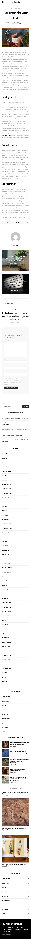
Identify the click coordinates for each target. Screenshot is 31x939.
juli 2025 (4, 462)
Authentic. (15, 2)
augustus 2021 (6, 572)
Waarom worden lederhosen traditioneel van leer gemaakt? (19, 761)
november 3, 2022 (13, 263)
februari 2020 (6, 642)
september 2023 (7, 502)
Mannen (4, 710)
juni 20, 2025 (13, 319)
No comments (17, 22)
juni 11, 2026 (13, 755)
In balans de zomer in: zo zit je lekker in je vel (15, 315)
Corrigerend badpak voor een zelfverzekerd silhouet (15, 418)
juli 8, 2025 (13, 782)
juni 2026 (5, 453)
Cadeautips (5, 701)
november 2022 (7, 528)
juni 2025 (5, 467)
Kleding (4, 705)
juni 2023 (5, 506)
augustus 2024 (6, 471)
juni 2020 (5, 624)
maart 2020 (5, 637)
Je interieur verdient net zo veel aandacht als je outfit (15, 829)
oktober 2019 (6, 659)
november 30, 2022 (13, 286)
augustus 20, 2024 (6, 868)
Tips (19, 8)
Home (3, 927)
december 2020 (7, 602)
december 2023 (6, 488)
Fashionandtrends (12, 924)
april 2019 (5, 686)
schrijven (5, 714)
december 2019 (6, 651)
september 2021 (7, 567)
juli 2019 (4, 672)
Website (6, 372)
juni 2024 (5, 475)
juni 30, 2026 (13, 746)
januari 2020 (6, 646)
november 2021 (6, 559)
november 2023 (7, 493)
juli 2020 (4, 620)
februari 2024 (6, 484)
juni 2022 (5, 541)
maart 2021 (5, 594)
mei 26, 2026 (13, 772)
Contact (7, 931)
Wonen (17, 277)
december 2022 (6, 524)
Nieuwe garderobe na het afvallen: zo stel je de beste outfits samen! (18, 778)
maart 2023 (5, 519)
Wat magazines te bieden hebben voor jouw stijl (14, 865)
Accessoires (6, 696)
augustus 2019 (6, 668)
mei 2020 (4, 629)
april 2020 (5, 633)
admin (20, 23)
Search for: (4, 403)
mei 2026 (4, 458)
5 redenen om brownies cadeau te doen (12, 435)
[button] (11, 322)
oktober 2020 (6, 611)
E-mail (6, 366)
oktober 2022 (6, 532)
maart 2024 (5, 480)
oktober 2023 (6, 497)
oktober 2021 (6, 563)
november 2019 (6, 655)
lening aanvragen (6, 135)
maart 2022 (5, 550)
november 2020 (7, 607)
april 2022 (5, 545)
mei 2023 (4, 510)
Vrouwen (5, 727)
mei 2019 (4, 681)
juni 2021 (4, 581)
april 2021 (5, 589)
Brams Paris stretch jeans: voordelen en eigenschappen (19, 752)
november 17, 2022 (8, 22)
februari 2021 (6, 598)
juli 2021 (4, 576)
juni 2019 (4, 677)
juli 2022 (4, 537)
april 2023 (5, 515)
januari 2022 (6, 554)
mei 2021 (4, 585)
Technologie (14, 8)
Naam (6, 359)
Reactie (6, 341)
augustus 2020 (6, 616)
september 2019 (7, 664)
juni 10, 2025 (5, 831)
